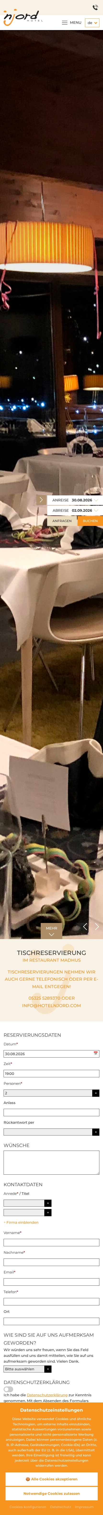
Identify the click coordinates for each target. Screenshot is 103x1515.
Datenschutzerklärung (47, 1395)
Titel (25, 1193)
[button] (85, 926)
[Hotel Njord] (21, 17)
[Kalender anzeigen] (96, 500)
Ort (7, 1311)
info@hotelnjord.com (51, 1005)
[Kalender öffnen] (96, 1054)
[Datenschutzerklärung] (8, 1389)
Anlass (10, 1102)
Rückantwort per (19, 1122)
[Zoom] (51, 484)
